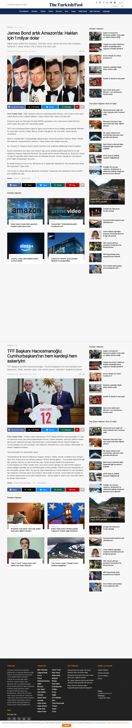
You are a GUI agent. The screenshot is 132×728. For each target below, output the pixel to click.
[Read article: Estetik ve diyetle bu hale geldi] (95, 81)
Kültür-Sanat (83, 11)
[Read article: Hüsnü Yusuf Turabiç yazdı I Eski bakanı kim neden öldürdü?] (25, 550)
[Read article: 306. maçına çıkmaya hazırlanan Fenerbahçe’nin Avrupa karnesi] (95, 246)
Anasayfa (10, 27)
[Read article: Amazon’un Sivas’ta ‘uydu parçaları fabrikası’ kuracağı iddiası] (66, 246)
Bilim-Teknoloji (95, 11)
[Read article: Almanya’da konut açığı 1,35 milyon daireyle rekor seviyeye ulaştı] (95, 113)
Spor (66, 11)
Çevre (39, 675)
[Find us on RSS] (29, 719)
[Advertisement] (66, 18)
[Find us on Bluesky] (111, 2)
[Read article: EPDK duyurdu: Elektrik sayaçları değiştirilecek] (95, 159)
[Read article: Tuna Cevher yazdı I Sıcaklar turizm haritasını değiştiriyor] (66, 550)
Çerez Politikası (103, 676)
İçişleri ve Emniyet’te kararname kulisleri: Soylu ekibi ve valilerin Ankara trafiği (113, 35)
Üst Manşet (42, 483)
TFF (34, 483)
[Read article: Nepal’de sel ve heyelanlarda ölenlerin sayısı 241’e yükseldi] (107, 192)
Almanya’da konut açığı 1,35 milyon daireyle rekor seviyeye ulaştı (114, 112)
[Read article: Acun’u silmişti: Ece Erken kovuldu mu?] (95, 59)
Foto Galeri (41, 689)
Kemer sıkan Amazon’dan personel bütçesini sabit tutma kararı (24, 225)
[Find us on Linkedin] (24, 719)
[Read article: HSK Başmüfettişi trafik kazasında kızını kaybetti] (95, 257)
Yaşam (73, 11)
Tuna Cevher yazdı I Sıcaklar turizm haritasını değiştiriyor (64, 564)
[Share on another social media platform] (82, 107)
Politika (54, 689)
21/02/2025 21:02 (12, 51)
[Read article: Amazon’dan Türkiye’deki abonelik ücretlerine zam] (66, 211)
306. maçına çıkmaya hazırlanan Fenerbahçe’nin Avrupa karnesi (112, 245)
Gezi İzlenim (41, 692)
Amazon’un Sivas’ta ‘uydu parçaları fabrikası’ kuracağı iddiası (64, 260)
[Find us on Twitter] (100, 2)
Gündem (34, 11)
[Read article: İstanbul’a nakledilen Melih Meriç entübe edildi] (95, 70)
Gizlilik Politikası (103, 670)
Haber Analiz (41, 703)
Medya (54, 681)
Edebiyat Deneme (43, 681)
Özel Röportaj (56, 686)
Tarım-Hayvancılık (58, 703)
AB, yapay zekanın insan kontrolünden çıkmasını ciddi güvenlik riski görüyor (113, 135)
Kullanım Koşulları (103, 673)
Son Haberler (23, 11)
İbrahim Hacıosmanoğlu (22, 483)
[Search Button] (123, 6)
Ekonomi (59, 11)
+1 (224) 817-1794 (104, 698)
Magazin (55, 678)
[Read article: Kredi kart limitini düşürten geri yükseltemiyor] (95, 223)
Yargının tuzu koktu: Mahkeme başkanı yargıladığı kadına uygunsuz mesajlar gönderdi (113, 46)
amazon (17, 178)
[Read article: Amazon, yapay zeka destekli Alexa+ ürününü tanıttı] (25, 246)
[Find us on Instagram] (103, 2)
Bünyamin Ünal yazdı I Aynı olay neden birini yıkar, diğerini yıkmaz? (113, 123)
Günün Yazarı (41, 697)
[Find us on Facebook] (96, 2)
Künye (100, 678)
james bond (26, 178)
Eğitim (39, 684)
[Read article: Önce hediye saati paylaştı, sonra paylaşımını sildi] (95, 269)
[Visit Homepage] (66, 5)
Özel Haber (56, 684)
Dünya (51, 11)
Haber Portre (41, 711)
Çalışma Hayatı (42, 672)
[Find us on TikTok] (115, 2)
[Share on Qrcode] (77, 107)
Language (106, 11)
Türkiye (42, 11)
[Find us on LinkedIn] (107, 2)
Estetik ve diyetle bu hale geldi (114, 79)
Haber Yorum (55, 560)
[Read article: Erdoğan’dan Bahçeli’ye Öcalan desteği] (95, 212)
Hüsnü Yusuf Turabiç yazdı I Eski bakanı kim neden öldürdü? (23, 564)
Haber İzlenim (42, 706)
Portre (54, 692)
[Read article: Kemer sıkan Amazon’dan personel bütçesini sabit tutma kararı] (25, 211)
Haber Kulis (41, 709)
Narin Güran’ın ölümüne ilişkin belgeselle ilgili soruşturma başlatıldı (113, 146)
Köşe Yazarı (14, 526)
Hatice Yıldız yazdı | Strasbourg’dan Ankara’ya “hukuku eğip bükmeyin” (64, 530)
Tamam (66, 725)
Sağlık (54, 695)
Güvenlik (40, 700)
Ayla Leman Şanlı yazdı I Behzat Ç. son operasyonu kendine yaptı (112, 92)
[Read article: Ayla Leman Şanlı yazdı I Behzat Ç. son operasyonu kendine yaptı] (95, 93)
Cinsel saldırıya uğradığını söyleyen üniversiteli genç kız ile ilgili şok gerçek (113, 234)
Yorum (54, 711)
